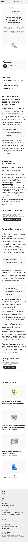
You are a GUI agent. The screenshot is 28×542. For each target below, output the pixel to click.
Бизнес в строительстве (16, 11)
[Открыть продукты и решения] (21, 1)
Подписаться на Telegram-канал (12, 219)
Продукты (4, 496)
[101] (2, 2)
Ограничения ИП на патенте (11, 85)
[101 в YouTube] (5, 529)
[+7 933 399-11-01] (15, 2)
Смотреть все (14, 482)
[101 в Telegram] (8, 529)
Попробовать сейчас (9, 367)
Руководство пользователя (7, 495)
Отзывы (3, 498)
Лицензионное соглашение (7, 508)
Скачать (3, 493)
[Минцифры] (14, 533)
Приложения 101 (14, 344)
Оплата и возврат (5, 516)
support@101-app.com (6, 524)
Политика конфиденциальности (8, 507)
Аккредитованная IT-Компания (8, 505)
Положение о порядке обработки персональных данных (12, 512)
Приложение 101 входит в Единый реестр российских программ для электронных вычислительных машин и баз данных (13, 536)
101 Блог (8, 11)
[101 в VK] (3, 529)
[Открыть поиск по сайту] (12, 2)
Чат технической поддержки (7, 522)
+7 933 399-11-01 (5, 520)
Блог (2, 500)
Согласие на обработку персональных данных (11, 514)
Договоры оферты (5, 510)
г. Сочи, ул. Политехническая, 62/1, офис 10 (10, 526)
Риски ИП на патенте (9, 88)
